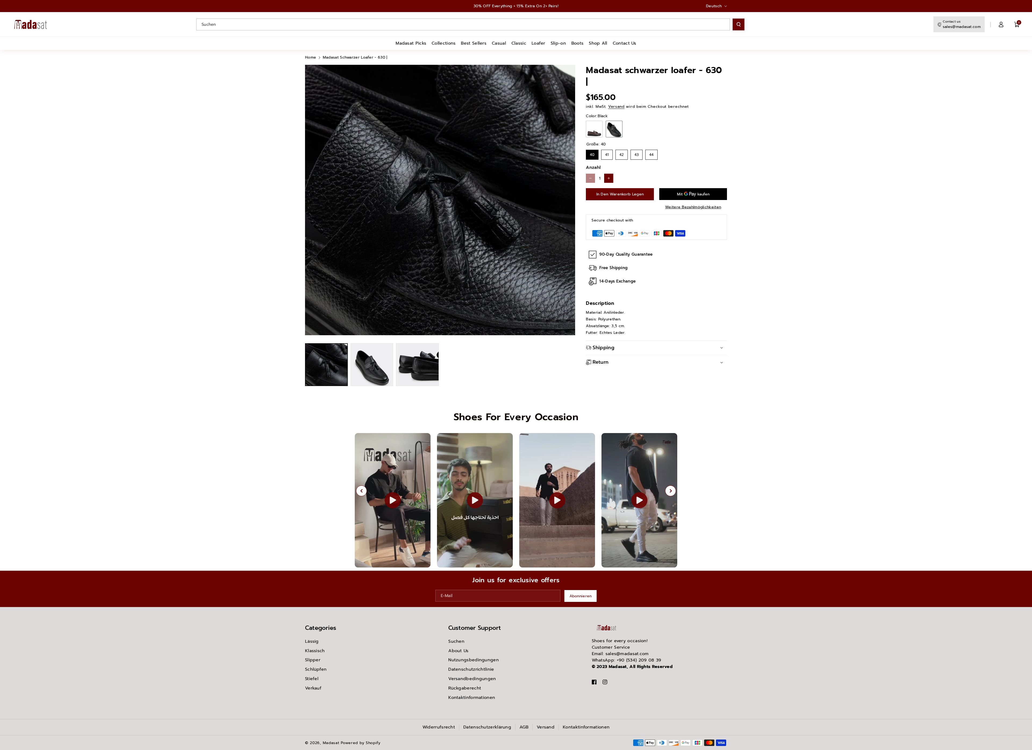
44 (651, 153)
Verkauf (313, 688)
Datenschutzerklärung (487, 727)
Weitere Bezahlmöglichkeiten (693, 207)
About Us (458, 651)
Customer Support (474, 627)
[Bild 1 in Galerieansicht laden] (326, 364)
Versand (616, 106)
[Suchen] (738, 24)
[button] (1017, 24)
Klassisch (315, 651)
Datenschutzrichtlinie (471, 669)
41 (607, 153)
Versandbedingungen (472, 679)
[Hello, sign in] (1001, 24)
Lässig (312, 641)
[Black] (614, 129)
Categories (320, 627)
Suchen (456, 641)
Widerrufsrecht (438, 727)
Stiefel (311, 679)
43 (637, 153)
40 (592, 153)
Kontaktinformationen (471, 697)
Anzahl (593, 167)
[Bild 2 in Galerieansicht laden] (371, 364)
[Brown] (594, 129)
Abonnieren (580, 596)
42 (621, 153)
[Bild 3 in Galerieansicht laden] (417, 364)
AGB (523, 727)
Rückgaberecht (464, 688)
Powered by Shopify (361, 743)
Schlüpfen (316, 669)
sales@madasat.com (962, 27)
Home (310, 57)
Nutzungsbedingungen (473, 660)
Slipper (312, 660)
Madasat (331, 743)
